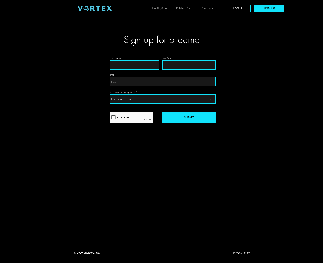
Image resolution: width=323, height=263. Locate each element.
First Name (115, 58)
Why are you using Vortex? (123, 92)
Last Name (168, 58)
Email (112, 75)
